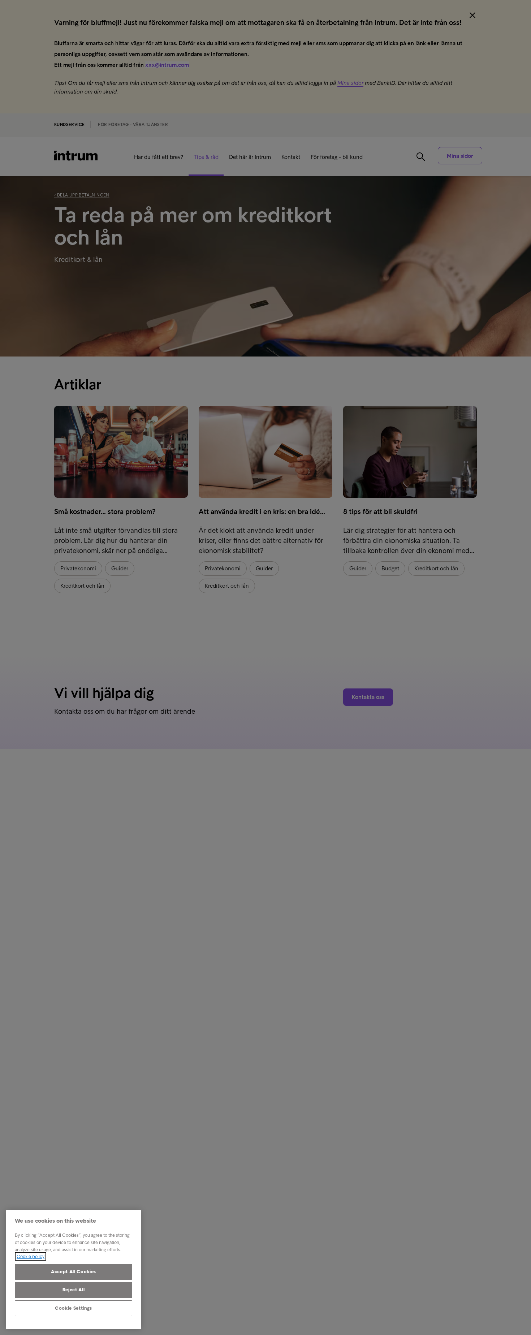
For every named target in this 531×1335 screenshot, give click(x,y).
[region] (73, 1269)
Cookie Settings (73, 1308)
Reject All (73, 1289)
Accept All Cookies (73, 1271)
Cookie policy (30, 1256)
